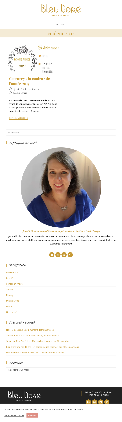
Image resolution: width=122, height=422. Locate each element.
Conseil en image (14, 283)
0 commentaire (19, 93)
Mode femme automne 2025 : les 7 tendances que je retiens (35, 352)
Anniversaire (12, 272)
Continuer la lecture (18, 118)
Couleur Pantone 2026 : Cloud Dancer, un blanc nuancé (32, 335)
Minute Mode (12, 300)
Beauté (9, 278)
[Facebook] (51, 254)
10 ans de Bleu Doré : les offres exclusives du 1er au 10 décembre (38, 341)
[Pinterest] (70, 254)
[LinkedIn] (64, 254)
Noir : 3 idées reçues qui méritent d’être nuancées (30, 329)
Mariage (10, 295)
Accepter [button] (32, 415)
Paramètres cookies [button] (14, 415)
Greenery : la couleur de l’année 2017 (29, 81)
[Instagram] (58, 254)
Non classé (11, 312)
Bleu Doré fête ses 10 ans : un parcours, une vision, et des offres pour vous (42, 347)
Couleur (36, 89)
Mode (9, 306)
